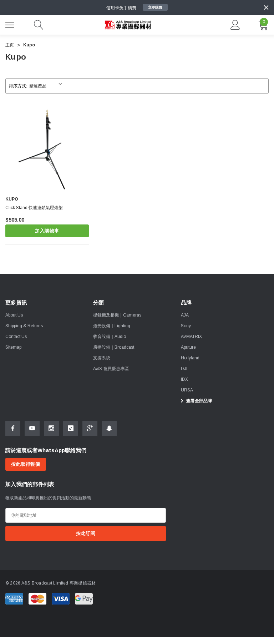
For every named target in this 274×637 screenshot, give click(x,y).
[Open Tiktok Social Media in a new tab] (70, 428)
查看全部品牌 (198, 400)
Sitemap (13, 347)
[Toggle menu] (10, 24)
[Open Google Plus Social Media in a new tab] (89, 428)
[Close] (266, 7)
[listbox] (47, 86)
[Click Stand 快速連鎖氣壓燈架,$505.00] (47, 149)
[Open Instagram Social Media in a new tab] (51, 428)
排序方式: (18, 86)
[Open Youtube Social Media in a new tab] (32, 428)
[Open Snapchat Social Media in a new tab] (109, 428)
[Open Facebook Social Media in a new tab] (12, 428)
